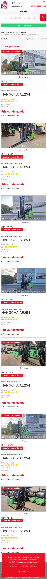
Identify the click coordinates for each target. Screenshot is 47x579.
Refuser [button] (34, 566)
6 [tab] (14, 220)
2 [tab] (7, 74)
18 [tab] (42, 220)
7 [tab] (19, 74)
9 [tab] (23, 74)
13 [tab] (33, 74)
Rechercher (46, 18)
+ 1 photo (24, 150)
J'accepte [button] (24, 566)
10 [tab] (26, 74)
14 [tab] (36, 74)
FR (44, 2)
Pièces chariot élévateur (31, 577)
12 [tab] (31, 74)
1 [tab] (5, 74)
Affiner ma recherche (23, 25)
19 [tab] (45, 220)
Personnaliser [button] (24, 571)
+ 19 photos (24, 223)
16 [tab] (40, 74)
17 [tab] (42, 74)
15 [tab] (38, 74)
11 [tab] (29, 74)
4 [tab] (12, 74)
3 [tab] (10, 74)
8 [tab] (21, 74)
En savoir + (14, 566)
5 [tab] (14, 74)
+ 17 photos (24, 77)
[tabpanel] (23, 62)
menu (23, 11)
